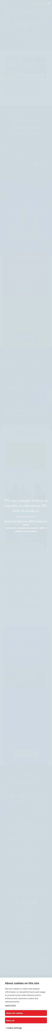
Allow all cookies (14, 1013)
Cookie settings (14, 1027)
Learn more (10, 1005)
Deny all (10, 1020)
